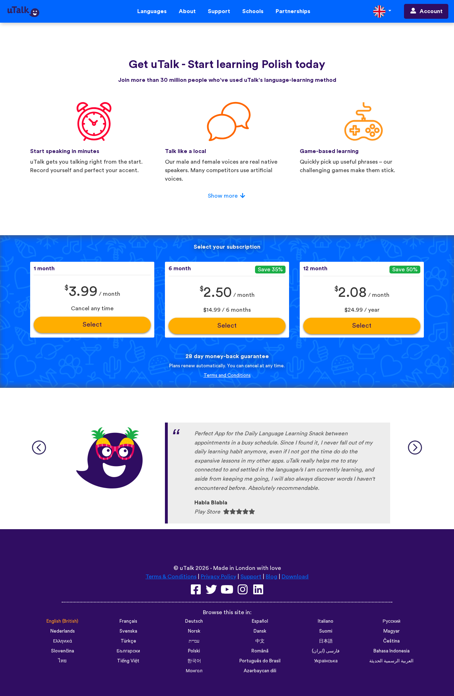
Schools (253, 11)
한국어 (194, 660)
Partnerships (293, 11)
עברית (194, 641)
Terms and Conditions (227, 375)
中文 (260, 641)
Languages (152, 11)
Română (259, 651)
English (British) (62, 621)
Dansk (260, 631)
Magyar (391, 631)
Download (295, 576)
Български (128, 651)
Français (128, 621)
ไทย (62, 660)
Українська (326, 660)
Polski (194, 651)
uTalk (187, 568)
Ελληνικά (62, 641)
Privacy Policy (218, 576)
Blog (271, 576)
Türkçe (128, 641)
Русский (391, 621)
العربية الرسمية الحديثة (391, 660)
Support (219, 11)
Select (92, 324)
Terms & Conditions (170, 576)
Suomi (325, 631)
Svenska (128, 631)
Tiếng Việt (128, 660)
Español (260, 621)
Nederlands (62, 631)
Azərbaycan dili (260, 670)
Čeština (391, 641)
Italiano (325, 621)
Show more (223, 196)
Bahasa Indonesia (391, 651)
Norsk (194, 631)
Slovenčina (62, 651)
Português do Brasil (260, 660)
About (187, 11)
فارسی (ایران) (325, 651)
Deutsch (194, 621)
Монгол (194, 670)
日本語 (326, 641)
